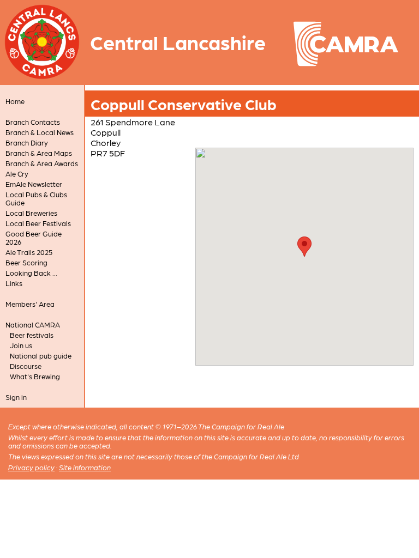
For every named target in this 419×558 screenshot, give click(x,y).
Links (13, 283)
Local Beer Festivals (38, 223)
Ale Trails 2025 (28, 252)
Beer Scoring (26, 262)
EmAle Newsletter (33, 184)
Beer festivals (31, 335)
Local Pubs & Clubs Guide (36, 198)
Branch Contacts (32, 122)
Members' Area (30, 304)
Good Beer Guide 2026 (33, 237)
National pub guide (40, 355)
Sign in (16, 397)
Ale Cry (16, 173)
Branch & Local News (39, 132)
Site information (85, 467)
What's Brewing (35, 376)
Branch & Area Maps (38, 153)
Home (15, 101)
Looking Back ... (31, 273)
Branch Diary (26, 142)
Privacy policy (31, 467)
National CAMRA (32, 324)
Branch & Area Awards (41, 163)
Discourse (25, 366)
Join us (21, 345)
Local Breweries (31, 213)
